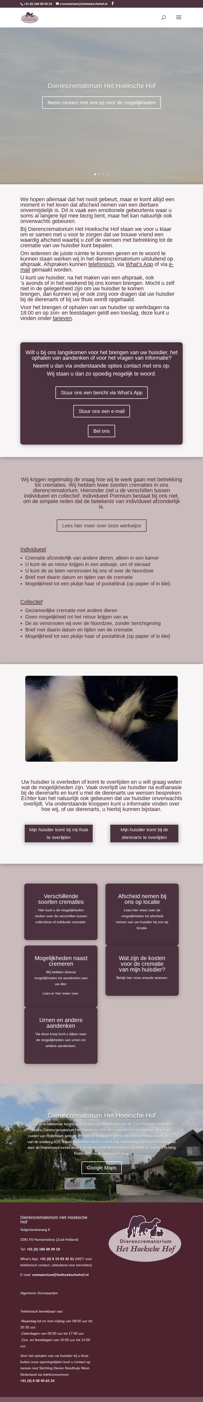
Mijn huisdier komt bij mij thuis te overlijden (58, 833)
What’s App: (47, 1259)
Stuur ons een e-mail (102, 411)
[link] (37, 1381)
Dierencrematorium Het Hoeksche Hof (101, 85)
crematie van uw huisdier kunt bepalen (66, 245)
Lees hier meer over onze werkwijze (101, 525)
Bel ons (101, 431)
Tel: (40, 1249)
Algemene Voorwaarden (39, 1293)
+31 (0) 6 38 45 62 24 (37, 1381)
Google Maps (101, 1167)
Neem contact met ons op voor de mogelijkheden (101, 102)
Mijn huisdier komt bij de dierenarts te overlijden (144, 833)
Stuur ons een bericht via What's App (101, 392)
